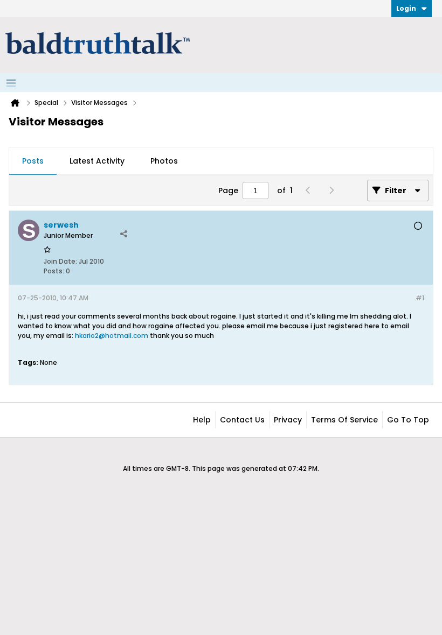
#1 (420, 297)
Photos (164, 161)
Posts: (54, 271)
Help (202, 419)
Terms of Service (344, 419)
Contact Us (242, 419)
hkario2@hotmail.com (111, 335)
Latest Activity (97, 161)
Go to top (408, 419)
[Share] (123, 233)
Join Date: (60, 261)
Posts (33, 161)
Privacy (288, 419)
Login (406, 8)
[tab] (33, 161)
